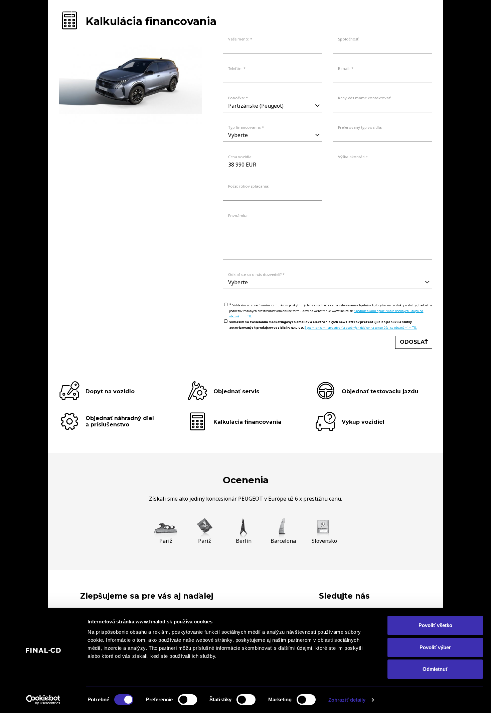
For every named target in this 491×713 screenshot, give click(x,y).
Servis (388, 12)
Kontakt (422, 12)
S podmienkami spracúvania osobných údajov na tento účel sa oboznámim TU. (361, 327)
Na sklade (325, 12)
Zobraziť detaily (347, 700)
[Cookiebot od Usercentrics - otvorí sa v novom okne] (43, 700)
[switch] (187, 699)
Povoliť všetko (435, 625)
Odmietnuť (435, 669)
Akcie (360, 12)
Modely (287, 12)
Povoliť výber (435, 647)
